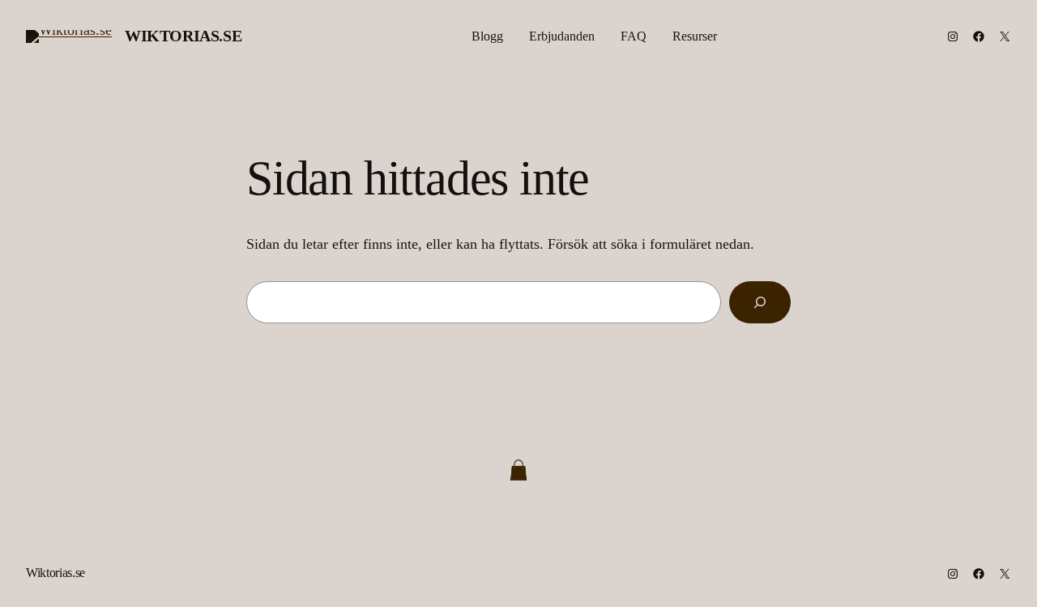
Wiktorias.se (183, 36)
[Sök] (760, 302)
